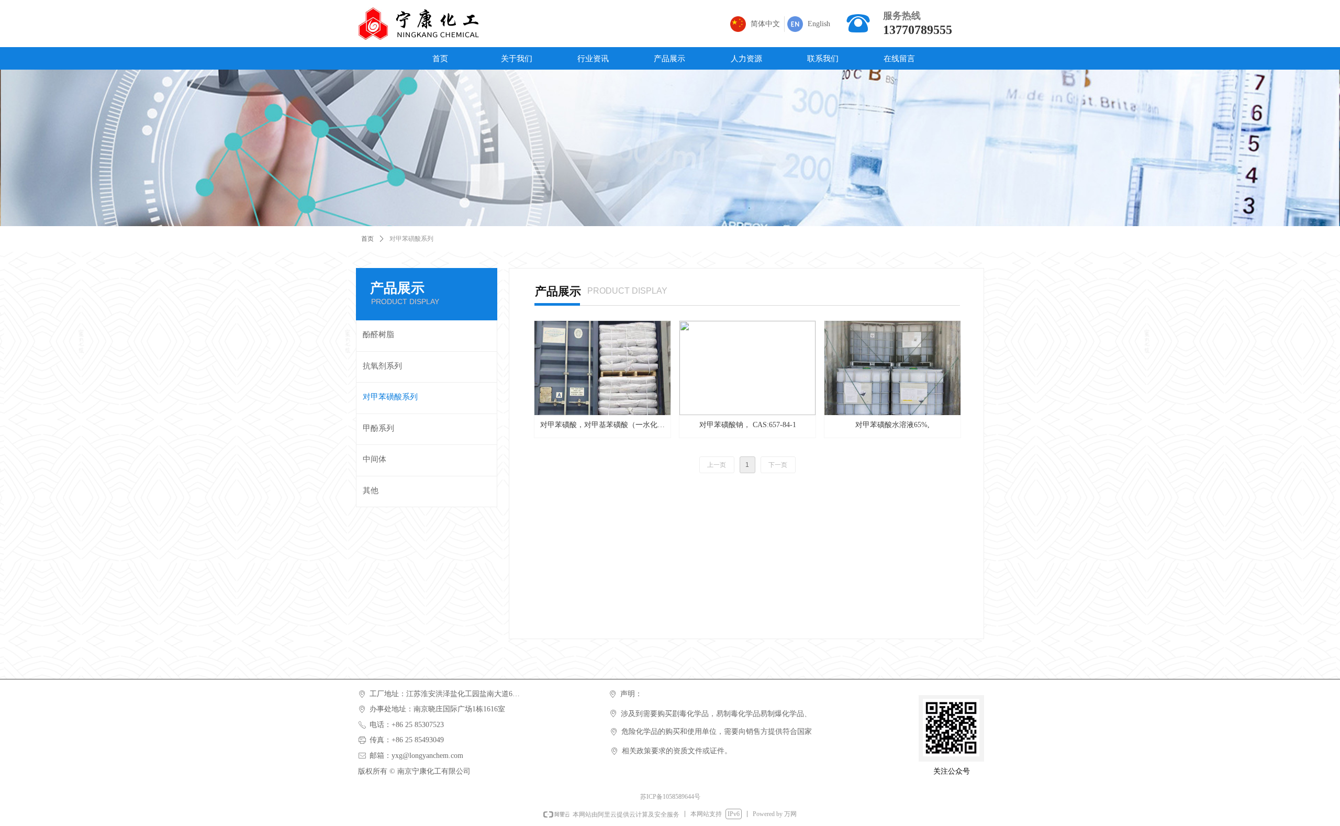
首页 (367, 238)
